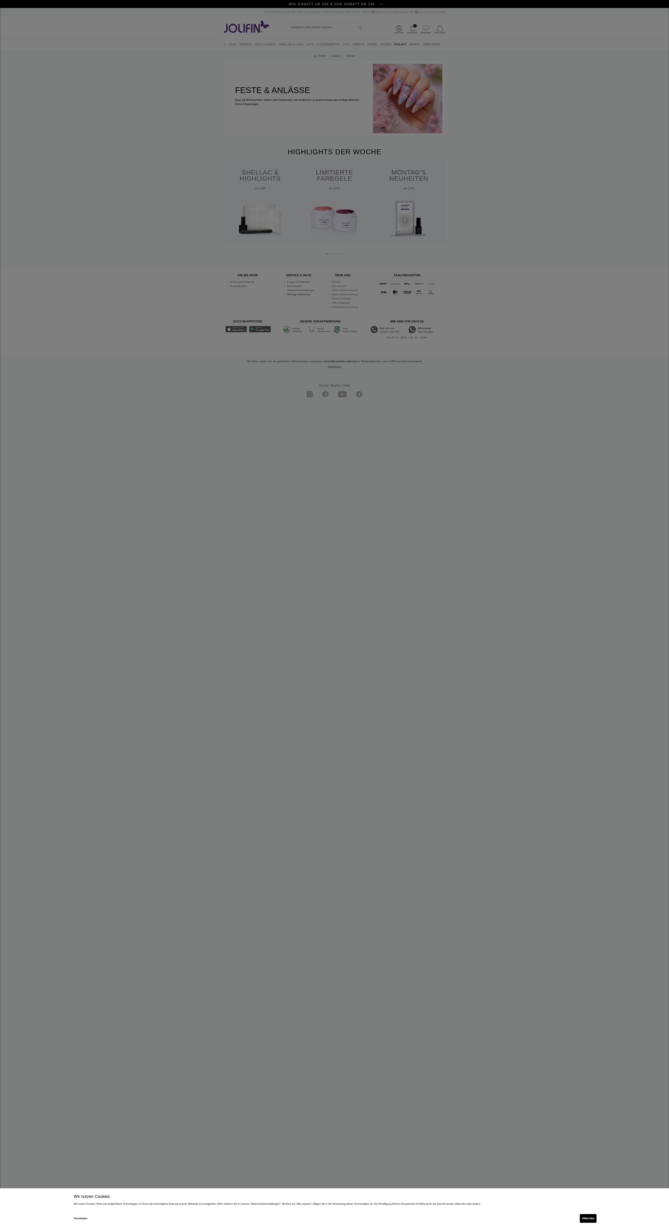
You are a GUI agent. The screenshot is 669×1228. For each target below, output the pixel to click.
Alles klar (588, 1218)
